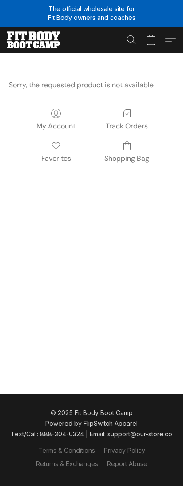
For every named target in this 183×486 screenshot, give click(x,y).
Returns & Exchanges (67, 463)
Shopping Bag (126, 158)
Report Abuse (127, 463)
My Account (56, 126)
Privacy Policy (124, 450)
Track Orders (127, 126)
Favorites (56, 158)
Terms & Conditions (66, 450)
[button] (35, 40)
